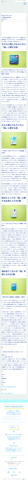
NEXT (11, 393)
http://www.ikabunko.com (9, 386)
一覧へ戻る (7, 393)
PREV (3, 393)
